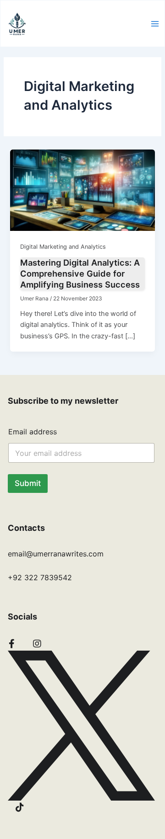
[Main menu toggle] (155, 23)
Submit (28, 483)
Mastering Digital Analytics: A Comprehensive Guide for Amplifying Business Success (80, 273)
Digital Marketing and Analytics (63, 246)
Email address (32, 432)
